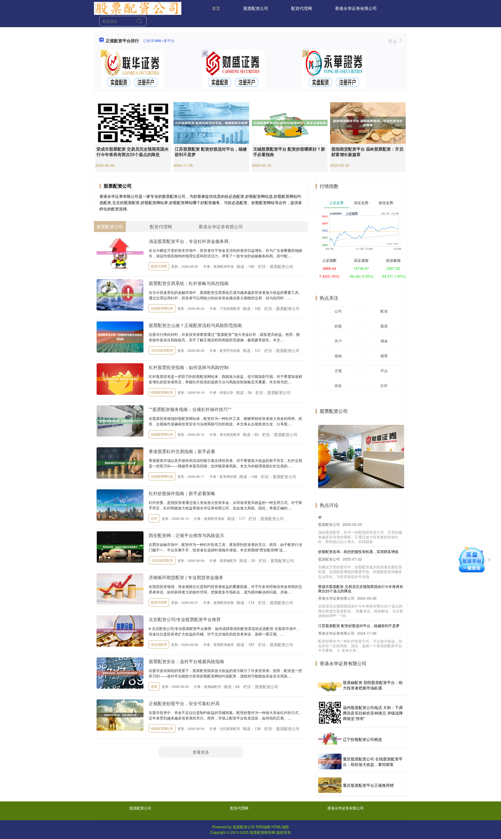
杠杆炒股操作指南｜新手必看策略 (182, 493)
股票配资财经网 (262, 832)
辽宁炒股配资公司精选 (362, 739)
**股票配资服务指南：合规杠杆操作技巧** (190, 409)
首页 (216, 8)
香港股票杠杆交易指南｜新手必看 (182, 451)
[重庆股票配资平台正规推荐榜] (330, 785)
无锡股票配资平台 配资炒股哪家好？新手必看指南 (289, 151)
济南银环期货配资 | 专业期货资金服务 (186, 577)
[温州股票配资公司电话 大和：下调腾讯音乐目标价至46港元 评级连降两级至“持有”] (330, 712)
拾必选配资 (159, 644)
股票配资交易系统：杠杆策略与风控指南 (189, 283)
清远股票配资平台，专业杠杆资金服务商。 (191, 241)
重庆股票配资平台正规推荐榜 (368, 785)
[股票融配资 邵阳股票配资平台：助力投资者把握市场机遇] (330, 685)
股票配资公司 (255, 8)
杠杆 (154, 518)
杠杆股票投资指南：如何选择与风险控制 (189, 367)
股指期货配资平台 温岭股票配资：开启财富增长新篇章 (367, 151)
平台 (384, 370)
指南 (338, 355)
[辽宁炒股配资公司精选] (330, 739)
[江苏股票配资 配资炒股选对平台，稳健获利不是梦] (211, 122)
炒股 (338, 326)
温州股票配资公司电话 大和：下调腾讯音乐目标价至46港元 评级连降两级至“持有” (373, 713)
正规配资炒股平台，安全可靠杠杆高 (184, 703)
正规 (338, 370)
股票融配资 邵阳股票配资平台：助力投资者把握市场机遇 (373, 685)
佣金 (384, 340)
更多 (393, 41)
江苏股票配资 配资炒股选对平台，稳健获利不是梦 (211, 151)
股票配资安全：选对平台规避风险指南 (186, 661)
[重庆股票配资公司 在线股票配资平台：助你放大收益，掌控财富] (330, 761)
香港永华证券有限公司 (356, 8)
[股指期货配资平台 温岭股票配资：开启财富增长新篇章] (368, 122)
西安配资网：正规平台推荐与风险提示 (186, 535)
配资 (384, 311)
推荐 (384, 355)
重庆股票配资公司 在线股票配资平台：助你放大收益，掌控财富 (373, 761)
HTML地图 (280, 826)
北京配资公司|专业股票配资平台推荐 (185, 619)
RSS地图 (263, 826)
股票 (154, 686)
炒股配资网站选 (162, 476)
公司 (338, 311)
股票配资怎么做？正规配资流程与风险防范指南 (195, 325)
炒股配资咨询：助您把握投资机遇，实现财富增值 (358, 522)
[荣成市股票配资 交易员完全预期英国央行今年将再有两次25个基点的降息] (133, 122)
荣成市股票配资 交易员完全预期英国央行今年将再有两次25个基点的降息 (133, 151)
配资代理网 (301, 8)
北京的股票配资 (162, 350)
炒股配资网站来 (162, 308)
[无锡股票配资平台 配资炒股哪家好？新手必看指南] (289, 122)
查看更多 (201, 752)
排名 (338, 385)
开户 (338, 340)
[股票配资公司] (137, 7)
